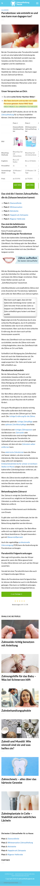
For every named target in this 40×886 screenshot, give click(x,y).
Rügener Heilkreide (17, 219)
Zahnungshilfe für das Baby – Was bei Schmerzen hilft (18, 678)
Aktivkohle (14, 211)
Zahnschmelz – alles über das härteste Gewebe (18, 781)
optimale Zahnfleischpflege (15, 424)
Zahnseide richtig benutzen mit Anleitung (17, 643)
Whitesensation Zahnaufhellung (20, 842)
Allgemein (5, 10)
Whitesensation (16, 207)
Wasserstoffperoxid (15, 537)
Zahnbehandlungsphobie (16, 710)
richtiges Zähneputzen (23, 430)
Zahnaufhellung (7, 114)
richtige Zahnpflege (24, 421)
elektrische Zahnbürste (14, 452)
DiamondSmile (15, 203)
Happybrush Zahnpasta (19, 215)
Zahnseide (20, 432)
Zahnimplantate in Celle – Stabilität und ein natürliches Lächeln (18, 817)
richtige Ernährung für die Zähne (22, 416)
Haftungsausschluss (20, 876)
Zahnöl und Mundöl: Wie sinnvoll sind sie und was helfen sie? (16, 745)
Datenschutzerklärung (25, 874)
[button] (2, 3)
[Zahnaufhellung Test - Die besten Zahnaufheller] (20, 3)
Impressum (9, 874)
